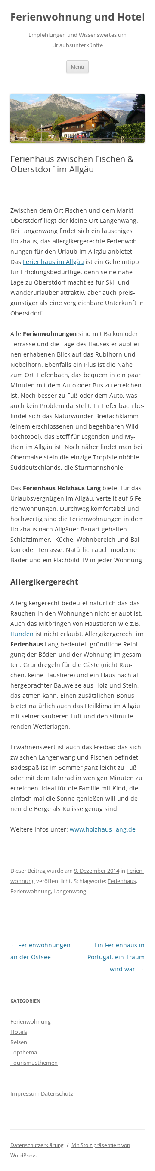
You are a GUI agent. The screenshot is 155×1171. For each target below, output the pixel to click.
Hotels (18, 1032)
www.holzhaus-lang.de (103, 829)
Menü (77, 66)
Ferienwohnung (30, 891)
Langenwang (69, 891)
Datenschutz (57, 1093)
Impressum (25, 1093)
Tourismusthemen (34, 1062)
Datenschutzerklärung (37, 1145)
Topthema (23, 1052)
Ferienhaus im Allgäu (53, 262)
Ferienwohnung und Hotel (77, 17)
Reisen (18, 1042)
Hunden (22, 634)
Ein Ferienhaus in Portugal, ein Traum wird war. (116, 957)
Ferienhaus (122, 881)
